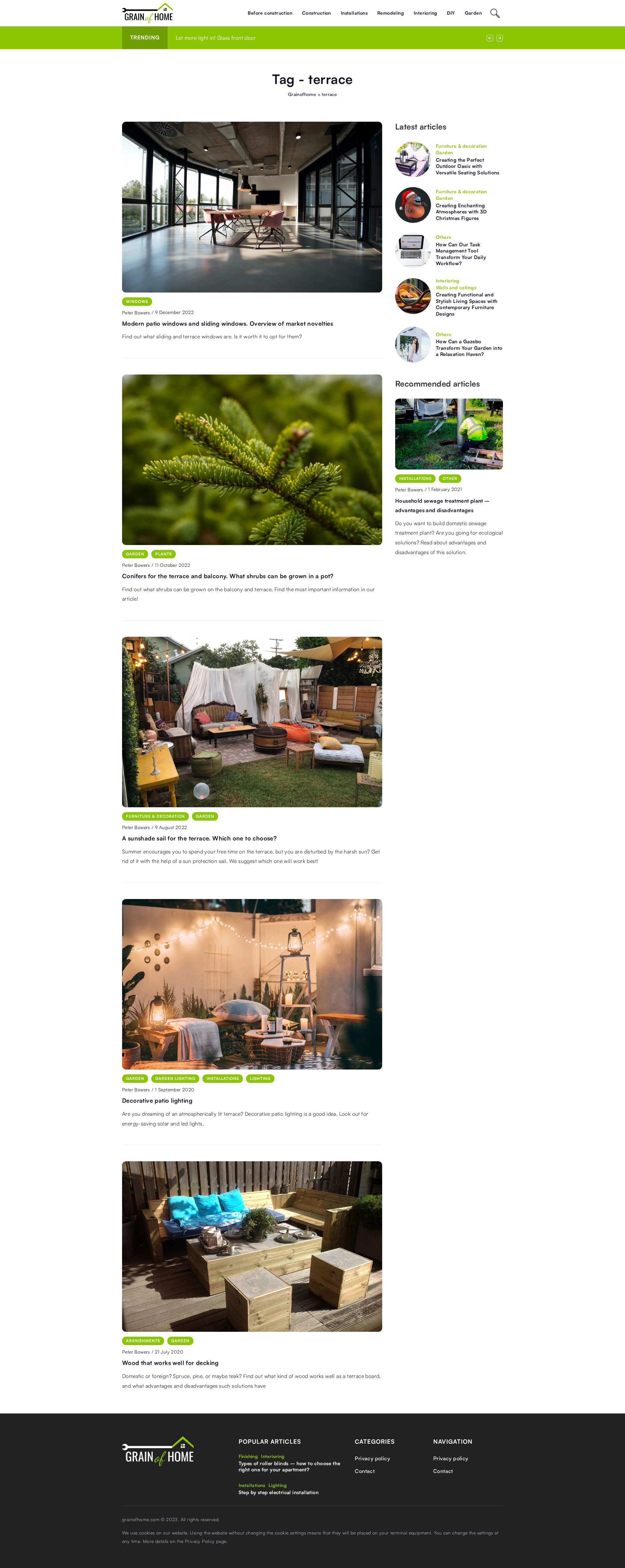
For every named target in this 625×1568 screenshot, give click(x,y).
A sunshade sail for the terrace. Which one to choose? (199, 838)
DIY (451, 13)
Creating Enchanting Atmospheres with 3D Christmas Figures (461, 211)
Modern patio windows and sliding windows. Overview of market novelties (227, 323)
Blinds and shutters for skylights (214, 37)
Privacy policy (372, 1458)
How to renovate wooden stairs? (436, 501)
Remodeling (390, 13)
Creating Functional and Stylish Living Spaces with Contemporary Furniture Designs (466, 304)
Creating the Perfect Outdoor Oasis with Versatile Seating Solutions (468, 166)
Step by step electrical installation (279, 1492)
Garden (473, 13)
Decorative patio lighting (157, 1100)
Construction (316, 13)
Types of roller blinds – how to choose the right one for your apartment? (289, 1466)
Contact (365, 1471)
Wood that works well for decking (170, 1362)
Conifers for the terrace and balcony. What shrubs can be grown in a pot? (228, 575)
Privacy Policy (200, 1541)
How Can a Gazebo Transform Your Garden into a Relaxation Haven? (469, 347)
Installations (354, 13)
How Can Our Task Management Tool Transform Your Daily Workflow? (461, 254)
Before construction (270, 13)
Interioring (425, 13)
